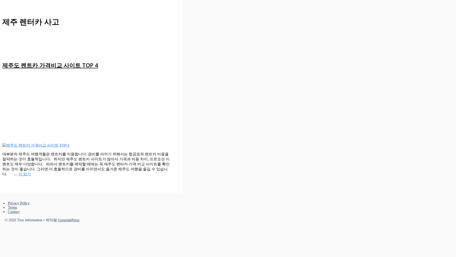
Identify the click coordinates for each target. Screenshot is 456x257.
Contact (13, 212)
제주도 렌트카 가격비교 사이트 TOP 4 (50, 65)
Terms (12, 207)
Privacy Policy (19, 203)
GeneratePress (68, 220)
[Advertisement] (86, 107)
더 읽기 (25, 174)
